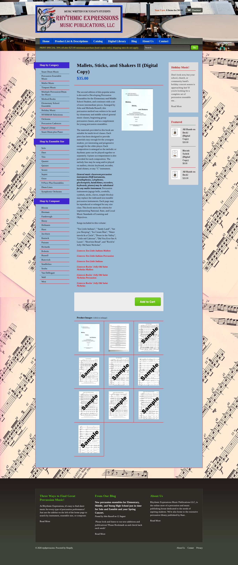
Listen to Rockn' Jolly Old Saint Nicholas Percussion (92, 276)
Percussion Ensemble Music (51, 77)
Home (46, 41)
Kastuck (45, 238)
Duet (43, 152)
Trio (43, 157)
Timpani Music (48, 87)
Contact (163, 41)
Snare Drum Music (50, 71)
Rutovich (45, 259)
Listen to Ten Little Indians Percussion (95, 256)
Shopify (69, 548)
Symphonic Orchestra (51, 191)
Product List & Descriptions (71, 41)
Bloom (44, 207)
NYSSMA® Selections (52, 114)
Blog (134, 41)
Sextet (44, 170)
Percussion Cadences (51, 123)
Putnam (45, 242)
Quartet (44, 161)
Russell (44, 255)
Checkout (194, 10)
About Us (147, 41)
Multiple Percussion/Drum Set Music (53, 93)
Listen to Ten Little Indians (90, 261)
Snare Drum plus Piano (52, 132)
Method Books (48, 99)
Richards (45, 247)
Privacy (199, 548)
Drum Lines (46, 187)
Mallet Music (47, 83)
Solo (43, 148)
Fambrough (46, 216)
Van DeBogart (48, 273)
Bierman (45, 212)
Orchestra (45, 119)
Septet (44, 174)
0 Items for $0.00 (174, 10)
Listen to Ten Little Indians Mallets (94, 250)
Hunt (43, 229)
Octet (44, 178)
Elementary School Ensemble (50, 104)
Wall (43, 277)
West (43, 281)
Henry (44, 221)
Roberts (45, 251)
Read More (176, 106)
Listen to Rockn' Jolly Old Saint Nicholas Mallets (92, 268)
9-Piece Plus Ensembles (52, 183)
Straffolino (46, 264)
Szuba (44, 268)
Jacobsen (45, 233)
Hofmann (45, 225)
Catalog (98, 41)
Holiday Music (48, 110)
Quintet (45, 165)
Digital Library (117, 41)
